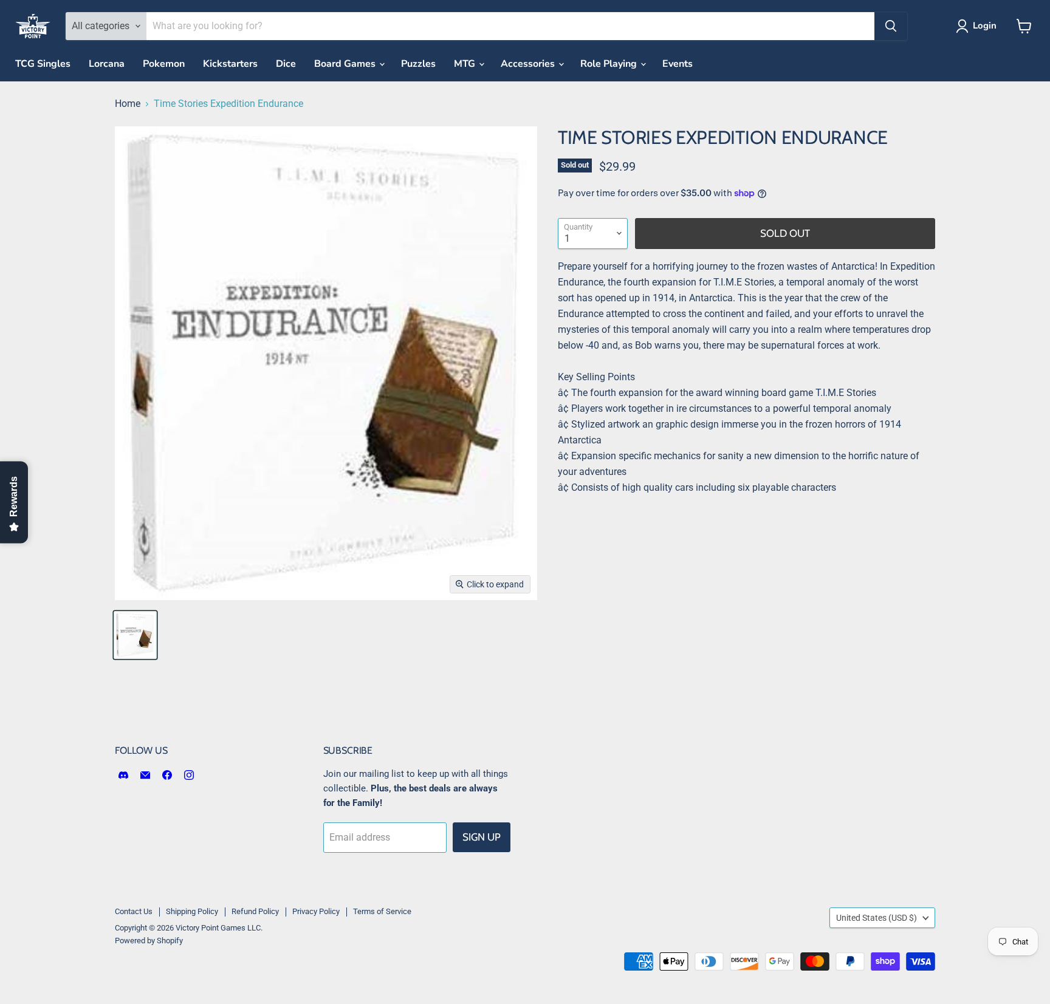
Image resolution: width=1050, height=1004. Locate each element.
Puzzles (418, 63)
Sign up (481, 837)
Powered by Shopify (149, 940)
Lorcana (107, 63)
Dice (286, 63)
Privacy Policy (316, 911)
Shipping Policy (192, 911)
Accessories (529, 63)
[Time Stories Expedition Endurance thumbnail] (135, 635)
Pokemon (164, 63)
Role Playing (609, 63)
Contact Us (134, 911)
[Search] (890, 26)
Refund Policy (255, 911)
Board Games (346, 63)
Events (677, 63)
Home (127, 103)
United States (876, 918)
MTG (466, 63)
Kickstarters (230, 63)
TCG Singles (42, 63)
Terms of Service (382, 911)
